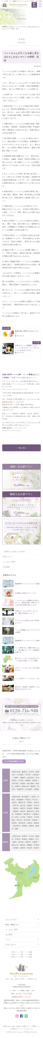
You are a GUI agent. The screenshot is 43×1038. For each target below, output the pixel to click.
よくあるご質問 (9, 562)
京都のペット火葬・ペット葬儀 (21, 952)
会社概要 (6, 567)
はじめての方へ (12, 920)
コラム (8, 939)
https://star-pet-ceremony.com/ (15, 389)
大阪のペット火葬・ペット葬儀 (21, 954)
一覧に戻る (21, 448)
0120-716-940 (14, 399)
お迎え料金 (29, 754)
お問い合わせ (11, 944)
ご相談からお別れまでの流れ (14, 551)
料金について (8, 557)
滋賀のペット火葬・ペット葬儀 (21, 957)
